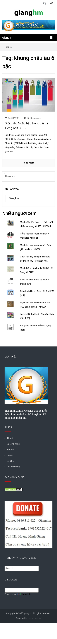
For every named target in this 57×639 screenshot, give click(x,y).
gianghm (8, 37)
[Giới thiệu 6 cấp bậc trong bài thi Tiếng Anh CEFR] (28, 94)
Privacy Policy (13, 466)
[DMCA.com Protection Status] (14, 489)
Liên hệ (10, 461)
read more (29, 162)
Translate (26, 594)
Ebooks (10, 449)
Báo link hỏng (13, 444)
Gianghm (14, 198)
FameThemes (34, 618)
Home (8, 47)
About (10, 438)
